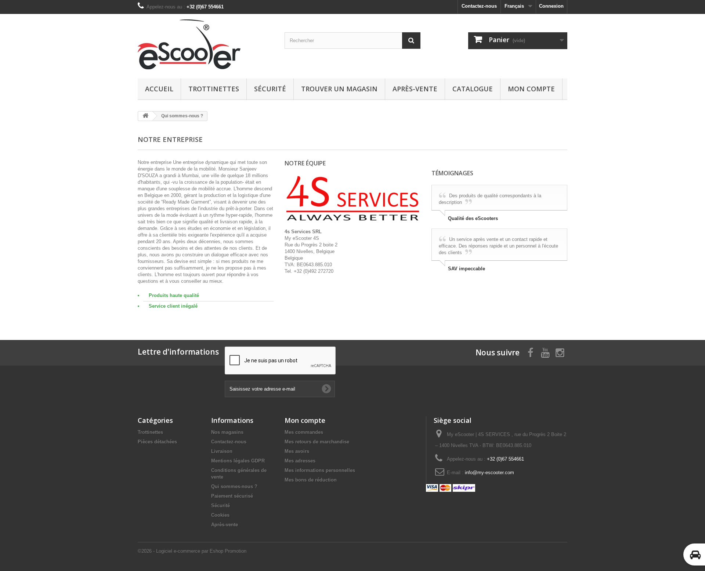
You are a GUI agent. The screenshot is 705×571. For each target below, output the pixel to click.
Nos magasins (227, 432)
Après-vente (415, 88)
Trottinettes (213, 88)
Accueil (159, 88)
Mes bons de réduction (311, 480)
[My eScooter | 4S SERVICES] (206, 44)
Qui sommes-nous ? (234, 486)
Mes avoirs (297, 451)
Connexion (551, 6)
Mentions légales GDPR (238, 461)
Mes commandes (304, 432)
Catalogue (472, 88)
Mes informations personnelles (320, 470)
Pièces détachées (157, 441)
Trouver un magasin (339, 88)
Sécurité (270, 88)
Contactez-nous (479, 6)
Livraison (221, 451)
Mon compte (531, 88)
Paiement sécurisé (232, 496)
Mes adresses (300, 461)
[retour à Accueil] (145, 116)
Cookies (220, 515)
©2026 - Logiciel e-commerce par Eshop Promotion (192, 551)
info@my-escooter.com (489, 472)
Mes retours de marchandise (317, 441)
